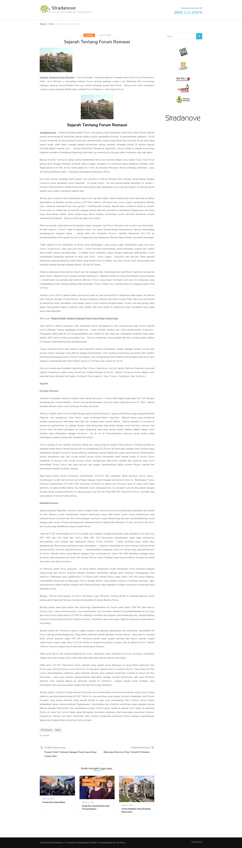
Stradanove (64, 8)
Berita (88, 780)
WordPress (121, 842)
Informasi (90, 784)
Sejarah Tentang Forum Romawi (57, 77)
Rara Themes (99, 842)
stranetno (46, 735)
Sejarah (57, 730)
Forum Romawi (46, 730)
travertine (70, 329)
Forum (89, 35)
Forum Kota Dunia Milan (53, 802)
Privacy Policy (196, 842)
